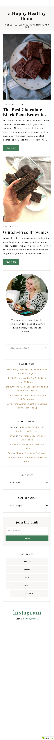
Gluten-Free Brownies (26, 232)
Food (5, 104)
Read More (11, 148)
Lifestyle (27, 561)
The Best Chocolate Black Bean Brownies (25, 112)
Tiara (9, 457)
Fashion (29, 593)
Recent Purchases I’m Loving (31, 453)
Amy (10, 453)
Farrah (11, 436)
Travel (27, 569)
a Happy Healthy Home (27, 15)
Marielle (14, 444)
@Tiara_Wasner (31, 619)
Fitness (27, 585)
